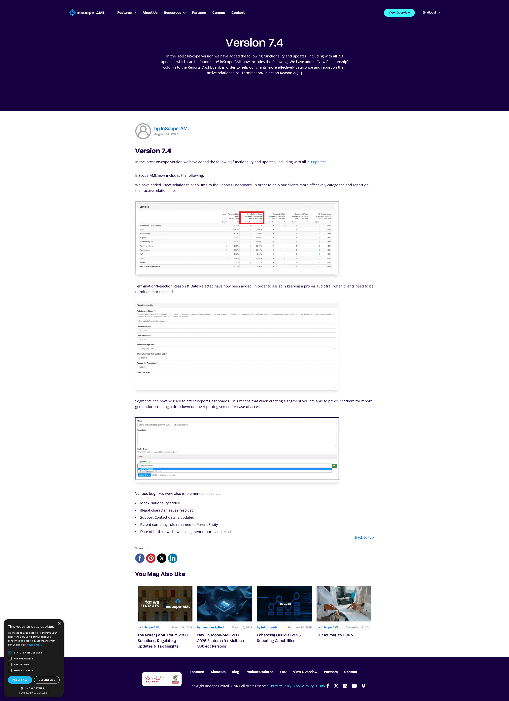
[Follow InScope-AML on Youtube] (354, 686)
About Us (218, 672)
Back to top (364, 537)
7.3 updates (316, 161)
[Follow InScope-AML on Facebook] (328, 686)
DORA (320, 686)
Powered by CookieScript (34, 692)
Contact (350, 672)
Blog (235, 672)
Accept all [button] (20, 680)
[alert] (34, 658)
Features (197, 672)
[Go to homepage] (87, 12)
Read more (35, 644)
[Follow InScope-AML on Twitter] (336, 686)
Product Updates (259, 672)
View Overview (399, 12)
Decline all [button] (47, 680)
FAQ (283, 672)
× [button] (59, 623)
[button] (34, 688)
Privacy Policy (281, 686)
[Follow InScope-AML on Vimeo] (363, 686)
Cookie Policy (304, 686)
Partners (331, 672)
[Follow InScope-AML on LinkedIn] (345, 686)
